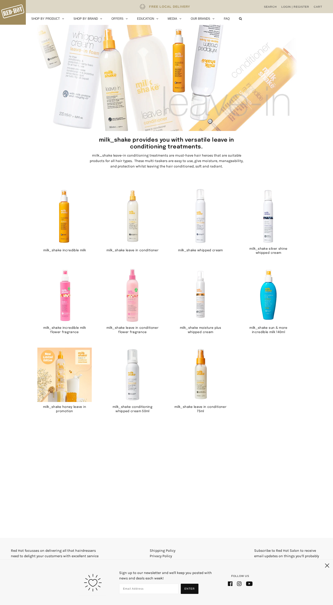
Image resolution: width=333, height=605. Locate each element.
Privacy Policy (161, 556)
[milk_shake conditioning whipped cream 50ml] (132, 374)
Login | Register (295, 6)
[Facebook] (230, 583)
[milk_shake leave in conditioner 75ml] (200, 374)
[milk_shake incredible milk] (64, 216)
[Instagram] (239, 583)
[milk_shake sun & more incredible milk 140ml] (268, 295)
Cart (318, 6)
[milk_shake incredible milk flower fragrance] (64, 295)
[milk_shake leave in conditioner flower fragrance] (132, 295)
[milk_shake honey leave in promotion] (64, 374)
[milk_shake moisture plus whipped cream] (200, 295)
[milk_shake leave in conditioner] (132, 216)
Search (270, 6)
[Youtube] (249, 583)
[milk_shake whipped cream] (200, 216)
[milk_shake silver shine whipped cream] (268, 216)
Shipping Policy (162, 550)
